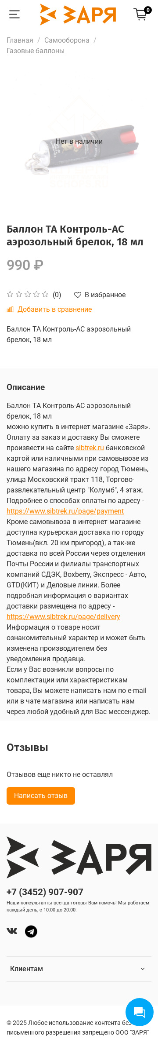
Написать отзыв (41, 795)
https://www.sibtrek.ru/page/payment (65, 511)
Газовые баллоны (36, 51)
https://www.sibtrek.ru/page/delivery (63, 616)
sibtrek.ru (89, 448)
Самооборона (67, 40)
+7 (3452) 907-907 (45, 892)
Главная (20, 40)
